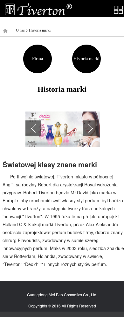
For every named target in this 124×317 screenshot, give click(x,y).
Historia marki (40, 30)
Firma (37, 58)
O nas (20, 30)
